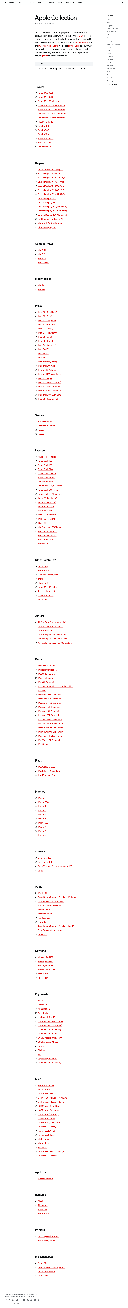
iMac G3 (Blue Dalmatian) (49, 382)
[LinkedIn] (9, 1300)
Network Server (45, 421)
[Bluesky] (17, 1300)
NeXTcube (42, 566)
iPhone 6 (42, 814)
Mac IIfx (41, 289)
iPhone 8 (42, 831)
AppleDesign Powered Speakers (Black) (56, 926)
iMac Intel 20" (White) (47, 365)
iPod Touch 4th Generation (50, 736)
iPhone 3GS (43, 802)
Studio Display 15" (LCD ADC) (51, 186)
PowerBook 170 (45, 465)
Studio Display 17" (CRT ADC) (51, 194)
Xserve (41, 430)
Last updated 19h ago (18, 1304)
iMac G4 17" (43, 353)
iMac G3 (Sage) (45, 378)
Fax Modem (43, 977)
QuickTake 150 (44, 858)
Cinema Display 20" (47, 198)
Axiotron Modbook (46, 591)
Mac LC (80, 35)
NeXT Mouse (44, 1089)
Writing (21, 2)
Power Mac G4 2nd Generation (52, 113)
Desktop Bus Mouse (47, 1093)
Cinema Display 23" (46, 202)
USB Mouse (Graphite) (48, 1155)
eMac (40, 578)
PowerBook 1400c (46, 477)
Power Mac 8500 (46, 97)
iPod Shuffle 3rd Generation (50, 727)
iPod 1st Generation (47, 665)
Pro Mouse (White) (46, 1131)
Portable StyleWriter (47, 1240)
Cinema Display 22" (47, 227)
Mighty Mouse (44, 1139)
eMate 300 (43, 973)
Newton (41, 1046)
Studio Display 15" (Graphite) (51, 181)
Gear (60, 2)
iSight (40, 870)
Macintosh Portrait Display (50, 223)
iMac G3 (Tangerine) (47, 320)
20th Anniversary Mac (48, 574)
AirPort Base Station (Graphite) (52, 622)
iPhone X (42, 835)
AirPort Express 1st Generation (52, 634)
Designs (31, 2)
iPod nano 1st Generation (49, 694)
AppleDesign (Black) (47, 1058)
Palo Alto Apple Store (48, 45)
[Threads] (13, 1300)
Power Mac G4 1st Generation (51, 109)
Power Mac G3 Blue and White (51, 105)
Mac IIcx (41, 285)
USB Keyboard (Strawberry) (50, 1037)
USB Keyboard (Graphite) (49, 1062)
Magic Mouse (44, 1143)
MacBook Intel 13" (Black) (49, 527)
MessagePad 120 (45, 961)
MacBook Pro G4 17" (47, 535)
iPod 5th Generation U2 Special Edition (55, 686)
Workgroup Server (46, 425)
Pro (39, 1054)
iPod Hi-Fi (42, 893)
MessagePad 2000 (46, 965)
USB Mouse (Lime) (46, 1118)
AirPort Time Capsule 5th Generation (55, 643)
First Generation (45, 1178)
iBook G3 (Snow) (45, 510)
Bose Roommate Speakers (50, 930)
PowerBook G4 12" (46, 539)
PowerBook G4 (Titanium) (50, 494)
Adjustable (43, 1013)
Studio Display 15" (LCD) (49, 173)
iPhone (41, 798)
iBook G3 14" (43, 523)
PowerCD (42, 1209)
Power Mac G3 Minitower (49, 101)
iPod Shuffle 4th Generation (50, 731)
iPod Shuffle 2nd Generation (50, 723)
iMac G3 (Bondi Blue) (47, 312)
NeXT (40, 1000)
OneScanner (43, 1275)
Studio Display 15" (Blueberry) (51, 177)
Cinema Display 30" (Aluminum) (52, 214)
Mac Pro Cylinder (46, 122)
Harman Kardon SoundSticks (51, 901)
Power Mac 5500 (45, 595)
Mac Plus (42, 258)
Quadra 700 (43, 126)
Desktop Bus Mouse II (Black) (51, 1102)
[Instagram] (6, 1300)
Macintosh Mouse (46, 1085)
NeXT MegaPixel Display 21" (50, 219)
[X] (20, 1300)
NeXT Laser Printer (46, 1271)
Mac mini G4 (43, 583)
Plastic (41, 1201)
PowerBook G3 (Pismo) (48, 490)
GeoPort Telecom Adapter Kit (51, 1267)
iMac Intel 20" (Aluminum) (50, 390)
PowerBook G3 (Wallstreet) (50, 485)
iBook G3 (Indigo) (46, 506)
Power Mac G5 (44, 146)
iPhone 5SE (43, 822)
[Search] (118, 2)
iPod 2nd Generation (47, 669)
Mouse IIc (42, 1147)
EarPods (42, 922)
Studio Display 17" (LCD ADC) (51, 190)
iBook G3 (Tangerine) (47, 518)
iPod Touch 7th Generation (50, 740)
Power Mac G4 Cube (47, 587)
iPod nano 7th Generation (49, 715)
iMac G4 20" (43, 357)
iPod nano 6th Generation (49, 711)
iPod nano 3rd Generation (49, 698)
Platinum (42, 1050)
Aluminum (42, 1205)
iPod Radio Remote (46, 913)
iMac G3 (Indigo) (45, 328)
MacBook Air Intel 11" (47, 531)
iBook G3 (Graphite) (47, 502)
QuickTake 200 (45, 862)
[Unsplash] (28, 1300)
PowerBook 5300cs (47, 473)
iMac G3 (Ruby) (45, 316)
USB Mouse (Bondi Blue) (49, 1106)
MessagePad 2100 (46, 969)
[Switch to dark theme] (122, 2)
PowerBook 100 (45, 461)
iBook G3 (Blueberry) (47, 498)
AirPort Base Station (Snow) (50, 626)
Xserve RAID (44, 434)
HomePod (42, 934)
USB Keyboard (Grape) (48, 1042)
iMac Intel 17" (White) (47, 361)
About (80, 2)
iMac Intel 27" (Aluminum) (50, 374)
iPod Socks (43, 744)
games (45, 55)
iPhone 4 (42, 806)
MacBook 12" (44, 543)
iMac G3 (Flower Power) (49, 386)
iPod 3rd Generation (47, 674)
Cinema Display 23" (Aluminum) (52, 210)
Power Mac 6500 (45, 93)
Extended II (43, 1004)
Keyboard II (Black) (46, 1017)
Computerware (81, 42)
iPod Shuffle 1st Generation (50, 719)
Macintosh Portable (47, 456)
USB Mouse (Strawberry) (49, 1122)
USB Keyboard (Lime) (47, 1033)
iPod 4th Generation (47, 678)
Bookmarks (70, 2)
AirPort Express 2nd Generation (52, 638)
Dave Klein (11, 2)
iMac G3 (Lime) (45, 337)
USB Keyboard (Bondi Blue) (50, 1021)
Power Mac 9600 (45, 142)
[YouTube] (31, 1300)
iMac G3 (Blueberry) (47, 345)
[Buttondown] (24, 1300)
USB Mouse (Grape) (47, 1126)
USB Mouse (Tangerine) (48, 1110)
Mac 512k (42, 250)
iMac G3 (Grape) (45, 341)
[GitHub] (35, 1300)
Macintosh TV (44, 570)
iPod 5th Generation (47, 682)
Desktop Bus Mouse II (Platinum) (52, 1097)
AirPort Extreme (45, 630)
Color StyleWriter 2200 (48, 1236)
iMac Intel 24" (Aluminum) (49, 394)
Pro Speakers (44, 918)
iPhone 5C (42, 818)
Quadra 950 (43, 134)
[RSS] (39, 1300)
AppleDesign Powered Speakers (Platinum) (57, 897)
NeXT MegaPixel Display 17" (50, 169)
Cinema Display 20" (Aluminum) (52, 206)
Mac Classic (43, 262)
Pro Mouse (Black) (46, 1135)
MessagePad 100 (45, 957)
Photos (40, 2)
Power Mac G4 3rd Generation (51, 117)
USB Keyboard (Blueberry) (50, 1029)
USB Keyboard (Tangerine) (50, 1025)
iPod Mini (42, 690)
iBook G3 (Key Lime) (47, 514)
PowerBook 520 (45, 469)
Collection (50, 2)
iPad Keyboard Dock (47, 775)
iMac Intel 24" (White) (47, 370)
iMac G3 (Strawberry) (47, 332)
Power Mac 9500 (45, 138)
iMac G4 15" (43, 349)
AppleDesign (44, 1008)
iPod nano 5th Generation (49, 707)
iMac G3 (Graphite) (46, 324)
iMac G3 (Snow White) (48, 399)
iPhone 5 (42, 810)
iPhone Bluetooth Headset (50, 905)
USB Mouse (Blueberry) (48, 1114)
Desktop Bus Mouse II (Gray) (51, 1151)
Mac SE (41, 254)
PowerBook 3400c (46, 481)
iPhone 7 (42, 827)
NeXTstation (43, 599)
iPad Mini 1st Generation (49, 771)
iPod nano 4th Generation (49, 703)
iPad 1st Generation (46, 767)
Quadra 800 (43, 130)
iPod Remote (44, 909)
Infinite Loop (74, 45)
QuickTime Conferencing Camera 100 (55, 866)
